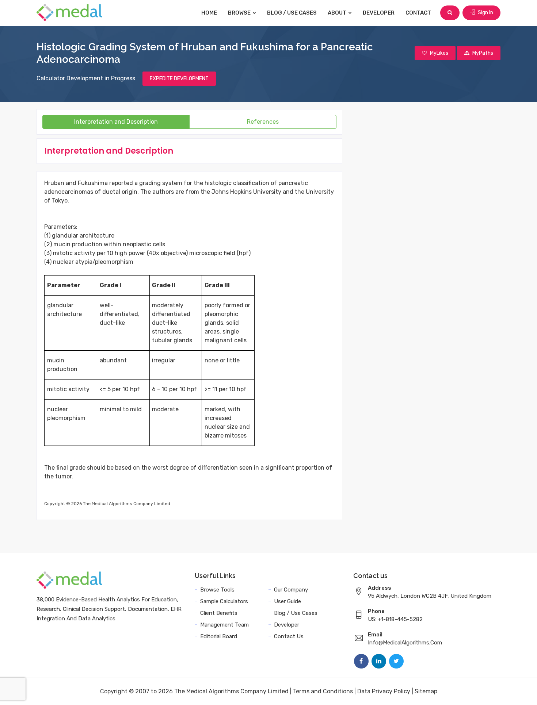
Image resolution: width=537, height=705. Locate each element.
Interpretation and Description (116, 121)
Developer (379, 12)
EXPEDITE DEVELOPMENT (179, 79)
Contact (418, 12)
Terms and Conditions (323, 691)
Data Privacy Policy (383, 691)
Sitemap (426, 691)
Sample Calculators (224, 601)
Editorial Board (218, 636)
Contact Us (289, 636)
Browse (240, 12)
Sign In (485, 12)
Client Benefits (218, 613)
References (263, 121)
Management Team (224, 624)
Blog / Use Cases (292, 12)
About (337, 12)
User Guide (287, 601)
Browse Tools (217, 589)
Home (209, 12)
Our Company (291, 589)
